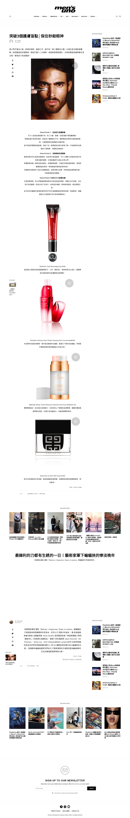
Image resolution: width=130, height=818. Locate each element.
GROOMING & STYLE (32, 493)
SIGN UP (92, 788)
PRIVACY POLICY (56, 811)
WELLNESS (42, 493)
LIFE (37, 665)
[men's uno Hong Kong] (65, 9)
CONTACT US (75, 811)
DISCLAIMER (66, 811)
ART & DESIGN (31, 665)
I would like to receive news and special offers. (66, 793)
